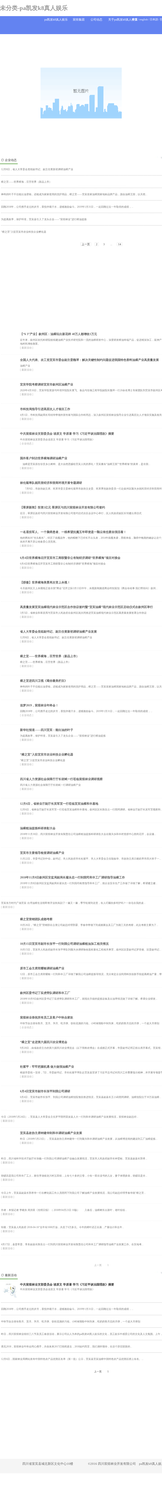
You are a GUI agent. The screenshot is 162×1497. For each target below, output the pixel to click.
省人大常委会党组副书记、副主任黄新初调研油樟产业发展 (58, 631)
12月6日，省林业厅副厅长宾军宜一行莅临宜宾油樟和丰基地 (59, 803)
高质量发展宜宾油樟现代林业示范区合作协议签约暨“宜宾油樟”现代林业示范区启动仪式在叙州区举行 (86, 607)
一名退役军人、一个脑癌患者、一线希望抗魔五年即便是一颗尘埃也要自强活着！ (73, 532)
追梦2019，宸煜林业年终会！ (39, 705)
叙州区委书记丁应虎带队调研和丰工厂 (45, 993)
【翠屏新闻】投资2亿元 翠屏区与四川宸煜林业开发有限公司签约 (62, 507)
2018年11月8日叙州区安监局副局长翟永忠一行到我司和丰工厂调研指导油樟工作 (72, 877)
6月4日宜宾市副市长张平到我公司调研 (45, 1091)
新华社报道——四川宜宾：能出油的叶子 (46, 730)
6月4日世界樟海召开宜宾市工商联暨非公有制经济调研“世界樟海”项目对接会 (70, 557)
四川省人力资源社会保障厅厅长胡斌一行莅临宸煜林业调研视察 (61, 779)
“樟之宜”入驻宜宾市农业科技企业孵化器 (46, 754)
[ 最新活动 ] (26, 347)
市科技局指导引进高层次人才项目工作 (45, 409)
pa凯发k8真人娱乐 (56, 19)
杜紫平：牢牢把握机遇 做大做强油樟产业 (47, 1066)
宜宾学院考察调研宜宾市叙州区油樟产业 (46, 384)
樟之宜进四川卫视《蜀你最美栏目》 (43, 680)
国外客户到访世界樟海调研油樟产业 (43, 458)
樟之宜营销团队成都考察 (36, 919)
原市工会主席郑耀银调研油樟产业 (42, 968)
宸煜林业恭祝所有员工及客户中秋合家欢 (46, 1017)
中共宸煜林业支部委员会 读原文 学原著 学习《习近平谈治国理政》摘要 (67, 433)
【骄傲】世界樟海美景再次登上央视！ (45, 582)
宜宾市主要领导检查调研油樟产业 (42, 852)
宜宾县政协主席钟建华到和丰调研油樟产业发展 (51, 1133)
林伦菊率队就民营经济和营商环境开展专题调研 (51, 482)
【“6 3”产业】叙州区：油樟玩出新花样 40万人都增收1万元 (58, 334)
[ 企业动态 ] (26, 443)
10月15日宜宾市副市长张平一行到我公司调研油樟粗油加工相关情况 (64, 943)
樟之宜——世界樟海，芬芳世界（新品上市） (49, 656)
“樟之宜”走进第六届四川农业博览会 (43, 1042)
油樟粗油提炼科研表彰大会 (37, 828)
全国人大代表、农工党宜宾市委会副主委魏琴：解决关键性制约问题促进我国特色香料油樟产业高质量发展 (89, 360)
